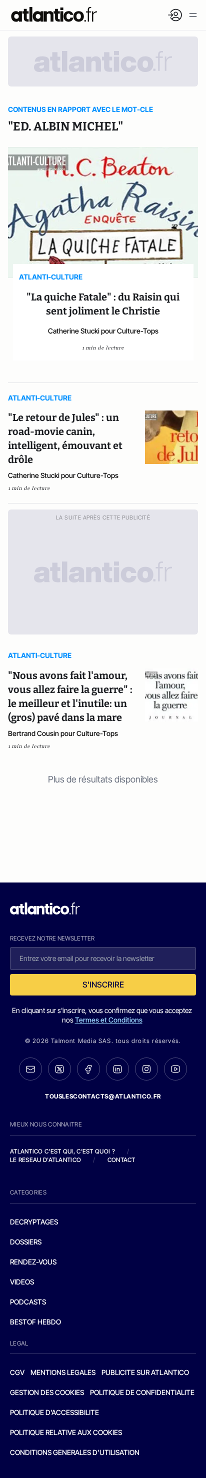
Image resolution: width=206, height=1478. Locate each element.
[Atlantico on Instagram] (146, 1069)
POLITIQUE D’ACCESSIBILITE (54, 1412)
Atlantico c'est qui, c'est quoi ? (62, 1151)
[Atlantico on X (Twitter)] (59, 1069)
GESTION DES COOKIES (47, 1392)
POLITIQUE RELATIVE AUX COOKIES (66, 1432)
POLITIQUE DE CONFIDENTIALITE (142, 1392)
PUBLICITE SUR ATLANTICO (145, 1372)
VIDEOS (22, 1282)
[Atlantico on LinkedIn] (117, 1069)
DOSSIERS (26, 1242)
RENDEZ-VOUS (33, 1262)
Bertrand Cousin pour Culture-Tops (63, 733)
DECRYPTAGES (34, 1222)
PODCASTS (28, 1302)
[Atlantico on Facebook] (88, 1069)
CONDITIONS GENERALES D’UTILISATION (75, 1452)
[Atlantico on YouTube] (175, 1069)
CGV (17, 1372)
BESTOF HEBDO (35, 1322)
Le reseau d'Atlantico (45, 1160)
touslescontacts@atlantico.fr (103, 1096)
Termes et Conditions (108, 1020)
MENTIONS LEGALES (63, 1372)
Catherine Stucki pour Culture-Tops (103, 330)
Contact (122, 1160)
